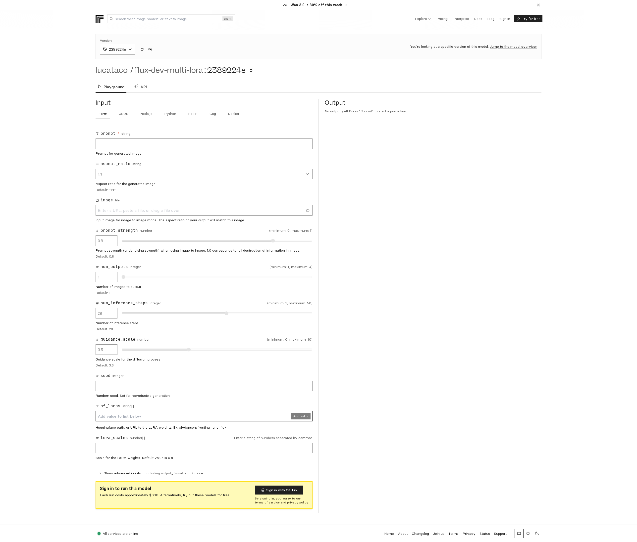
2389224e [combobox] (117, 49)
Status (484, 533)
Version (106, 40)
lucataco (112, 70)
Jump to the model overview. (513, 46)
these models (205, 495)
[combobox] (171, 19)
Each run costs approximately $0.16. (129, 495)
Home (389, 533)
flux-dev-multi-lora (168, 70)
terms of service (267, 502)
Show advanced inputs (122, 473)
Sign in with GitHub (281, 490)
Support (500, 533)
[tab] (103, 114)
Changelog (420, 533)
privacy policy (297, 502)
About (403, 533)
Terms (453, 533)
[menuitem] (423, 19)
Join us (438, 533)
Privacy (469, 533)
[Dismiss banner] (538, 5)
